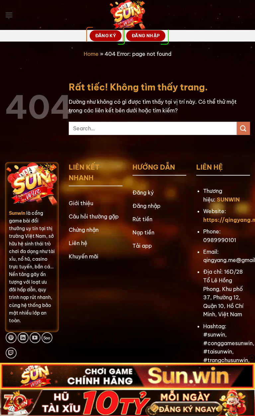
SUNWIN (228, 199)
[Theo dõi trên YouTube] (35, 337)
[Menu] (9, 15)
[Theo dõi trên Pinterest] (11, 337)
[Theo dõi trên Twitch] (11, 352)
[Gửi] (243, 128)
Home (91, 54)
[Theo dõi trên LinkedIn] (23, 337)
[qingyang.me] (127, 15)
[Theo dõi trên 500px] (47, 337)
